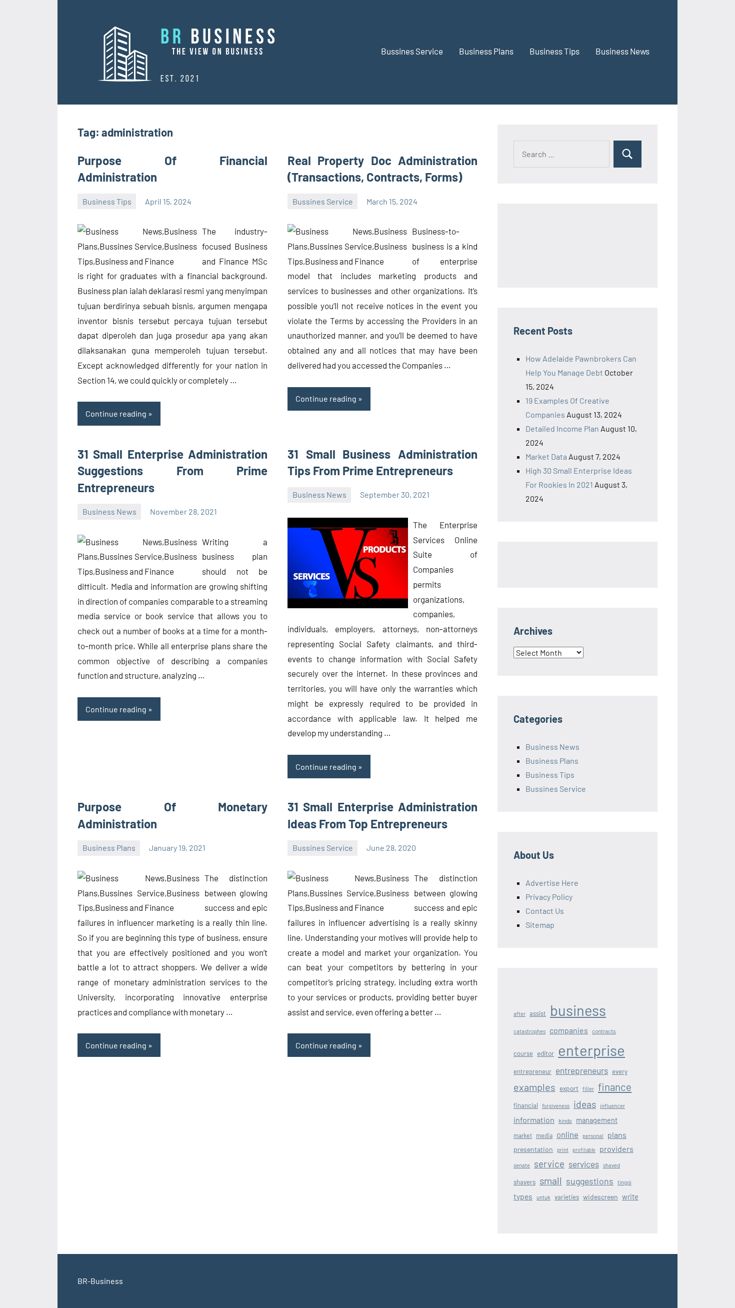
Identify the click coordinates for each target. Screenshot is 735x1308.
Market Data (546, 456)
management (597, 1120)
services (583, 1164)
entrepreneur (533, 1071)
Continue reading (116, 413)
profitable (584, 1149)
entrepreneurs (582, 1070)
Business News (623, 51)
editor (545, 1053)
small (551, 1180)
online (567, 1134)
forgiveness (556, 1105)
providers (617, 1148)
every (620, 1071)
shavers (525, 1182)
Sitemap (540, 924)
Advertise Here (552, 882)
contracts (604, 1030)
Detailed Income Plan (562, 428)
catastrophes (530, 1031)
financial (526, 1105)
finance (615, 1086)
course (523, 1053)
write (630, 1196)
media (544, 1135)
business (578, 1010)
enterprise (591, 1050)
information (534, 1119)
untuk (543, 1197)
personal (593, 1135)
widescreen (600, 1196)
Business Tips (555, 51)
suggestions (590, 1180)
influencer (612, 1105)
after (520, 1013)
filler (588, 1088)
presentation (533, 1149)
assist (538, 1013)
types (523, 1196)
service (549, 1163)
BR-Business (100, 1280)
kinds (565, 1120)
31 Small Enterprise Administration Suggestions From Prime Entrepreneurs (173, 471)
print (562, 1149)
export (569, 1088)
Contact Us (545, 910)
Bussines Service (412, 51)
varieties (566, 1197)
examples (535, 1087)
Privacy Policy (549, 896)
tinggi (625, 1182)
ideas (585, 1104)
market (523, 1135)
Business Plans (486, 51)
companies (569, 1030)
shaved (611, 1165)
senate (522, 1165)
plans (617, 1134)
